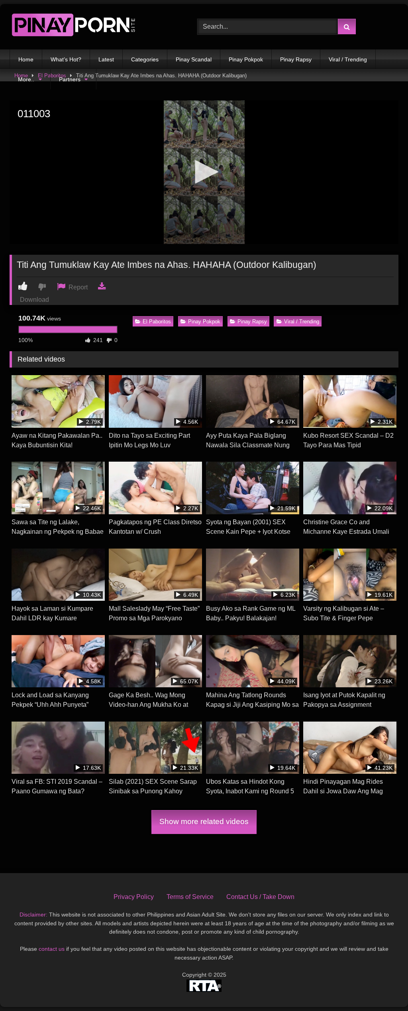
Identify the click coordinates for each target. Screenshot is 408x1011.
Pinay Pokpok (246, 59)
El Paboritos (157, 322)
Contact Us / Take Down (260, 896)
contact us (52, 949)
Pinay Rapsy (296, 59)
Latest (106, 59)
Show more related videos (204, 821)
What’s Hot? (66, 59)
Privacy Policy (134, 896)
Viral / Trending (348, 59)
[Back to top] (383, 987)
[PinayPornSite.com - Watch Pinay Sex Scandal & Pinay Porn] (91, 26)
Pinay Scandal (194, 59)
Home (25, 59)
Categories (145, 59)
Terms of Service (190, 896)
